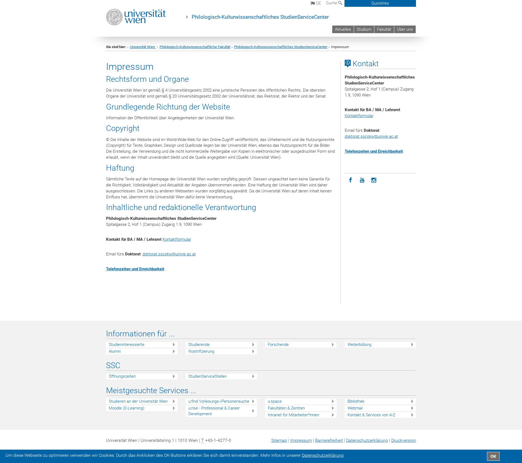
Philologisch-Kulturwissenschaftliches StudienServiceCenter (260, 17)
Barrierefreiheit (329, 440)
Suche (332, 3)
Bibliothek (355, 401)
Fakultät (384, 29)
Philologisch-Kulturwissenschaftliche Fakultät (195, 47)
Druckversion (403, 440)
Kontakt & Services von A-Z (371, 414)
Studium (364, 29)
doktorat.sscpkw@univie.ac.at (169, 254)
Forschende (278, 344)
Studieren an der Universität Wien (138, 401)
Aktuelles (343, 29)
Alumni (115, 351)
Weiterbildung (359, 344)
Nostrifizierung (201, 351)
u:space (275, 401)
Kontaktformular (177, 239)
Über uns (405, 29)
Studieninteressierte (126, 344)
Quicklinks (380, 3)
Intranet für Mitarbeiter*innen (293, 414)
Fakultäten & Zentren (286, 408)
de (318, 3)
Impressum (301, 440)
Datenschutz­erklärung (367, 440)
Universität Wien (143, 47)
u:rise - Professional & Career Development (214, 411)
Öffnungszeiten (122, 376)
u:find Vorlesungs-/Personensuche (218, 401)
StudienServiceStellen (207, 376)
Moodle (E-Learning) (126, 408)
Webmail (355, 408)
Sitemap (279, 440)
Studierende (199, 344)
